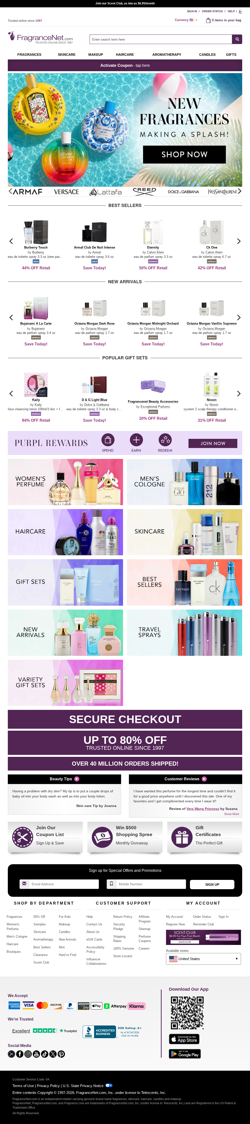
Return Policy (122, 917)
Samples (39, 924)
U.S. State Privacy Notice (83, 1086)
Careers (144, 948)
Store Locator (122, 956)
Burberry (38, 252)
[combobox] (166, 39)
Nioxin (213, 405)
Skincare (66, 55)
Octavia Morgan (96, 328)
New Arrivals (67, 939)
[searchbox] (161, 39)
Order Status (212, 11)
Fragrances (29, 55)
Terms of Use (23, 1086)
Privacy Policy (48, 1086)
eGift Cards (94, 939)
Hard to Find (67, 955)
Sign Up (212, 884)
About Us (93, 932)
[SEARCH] (237, 39)
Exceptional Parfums (155, 407)
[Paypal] (70, 1006)
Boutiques (14, 952)
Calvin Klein (155, 252)
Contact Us (94, 924)
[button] (239, 191)
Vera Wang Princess (203, 809)
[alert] (187, 20)
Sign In (192, 11)
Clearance (40, 955)
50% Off (39, 917)
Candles (64, 932)
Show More (231, 814)
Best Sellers (42, 947)
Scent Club (41, 962)
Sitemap (144, 929)
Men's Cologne (17, 936)
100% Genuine (123, 948)
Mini (62, 947)
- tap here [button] (125, 65)
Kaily (38, 405)
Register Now (175, 924)
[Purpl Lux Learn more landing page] (203, 939)
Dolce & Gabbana (96, 405)
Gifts (231, 55)
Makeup (95, 55)
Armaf (96, 252)
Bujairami (38, 328)
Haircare (125, 55)
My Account (174, 917)
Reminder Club (203, 924)
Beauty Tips (61, 779)
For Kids (65, 917)
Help (231, 11)
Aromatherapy (43, 939)
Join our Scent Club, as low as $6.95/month (125, 3)
